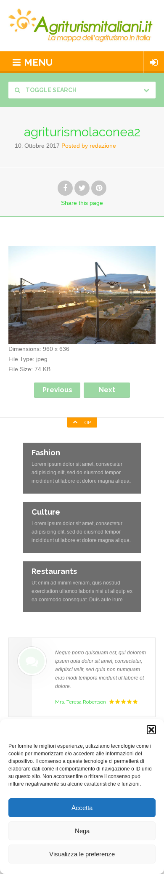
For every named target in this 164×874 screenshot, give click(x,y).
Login (153, 62)
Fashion (46, 452)
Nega (82, 830)
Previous (57, 390)
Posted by (88, 145)
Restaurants (54, 571)
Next (107, 390)
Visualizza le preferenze (82, 854)
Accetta (82, 807)
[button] (151, 729)
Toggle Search (50, 90)
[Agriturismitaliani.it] (82, 25)
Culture (46, 511)
